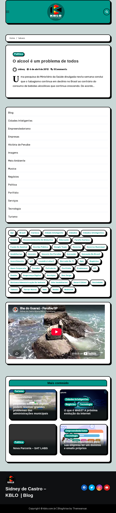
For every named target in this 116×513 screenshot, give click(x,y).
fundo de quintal (18, 247)
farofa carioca (82, 240)
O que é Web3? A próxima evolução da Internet (80, 412)
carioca (35, 233)
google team (60, 247)
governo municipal (96, 247)
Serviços (13, 200)
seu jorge (66, 275)
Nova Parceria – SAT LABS (30, 448)
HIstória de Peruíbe (19, 144)
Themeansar (80, 508)
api (12, 233)
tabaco (14, 290)
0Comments (60, 69)
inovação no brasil (91, 254)
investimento (17, 261)
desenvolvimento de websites (38, 240)
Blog (10, 112)
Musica (12, 168)
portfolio (66, 268)
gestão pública (40, 247)
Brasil (22, 233)
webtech (68, 290)
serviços (51, 275)
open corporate (18, 268)
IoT (31, 261)
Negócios (13, 176)
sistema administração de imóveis (27, 282)
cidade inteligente (54, 233)
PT (94, 268)
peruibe (36, 268)
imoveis (32, 254)
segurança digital (32, 275)
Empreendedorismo (19, 128)
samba (13, 275)
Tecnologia (14, 208)
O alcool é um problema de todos (46, 61)
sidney (21, 69)
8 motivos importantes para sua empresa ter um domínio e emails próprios (82, 445)
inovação (71, 254)
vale (45, 290)
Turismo (12, 216)
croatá (13, 240)
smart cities (80, 282)
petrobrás (51, 268)
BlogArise (63, 508)
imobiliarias (16, 254)
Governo (77, 247)
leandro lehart (46, 261)
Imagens (13, 152)
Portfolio (13, 192)
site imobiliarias (59, 282)
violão (56, 290)
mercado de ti (67, 261)
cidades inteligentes (93, 233)
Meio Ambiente (16, 160)
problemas (82, 268)
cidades (73, 233)
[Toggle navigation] (7, 12)
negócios (94, 261)
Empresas (13, 136)
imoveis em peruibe (51, 254)
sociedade (97, 282)
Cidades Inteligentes (20, 120)
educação (64, 240)
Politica (18, 54)
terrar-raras (30, 290)
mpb (82, 261)
